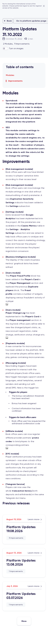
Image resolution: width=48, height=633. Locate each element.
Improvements (15, 81)
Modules (10, 75)
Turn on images (16, 48)
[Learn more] (24, 529)
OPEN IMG (7, 304)
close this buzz (44, 6)
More (24, 621)
